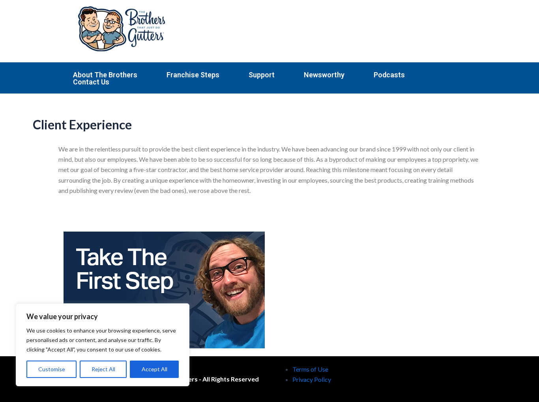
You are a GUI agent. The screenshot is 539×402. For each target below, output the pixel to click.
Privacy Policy (311, 379)
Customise (51, 369)
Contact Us (91, 82)
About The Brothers (105, 75)
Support (262, 75)
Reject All (103, 369)
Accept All (154, 369)
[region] (102, 344)
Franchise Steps (193, 75)
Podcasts (389, 75)
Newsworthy (324, 75)
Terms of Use (310, 369)
